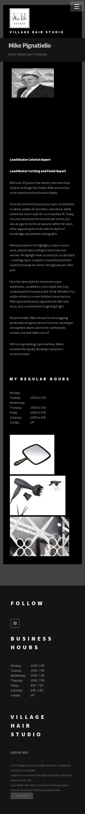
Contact (43, 790)
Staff (36, 790)
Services (20, 790)
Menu (76, 6)
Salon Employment (39, 785)
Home (13, 790)
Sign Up (21, 796)
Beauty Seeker (61, 785)
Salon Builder (17, 785)
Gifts (50, 790)
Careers (56, 790)
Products (29, 790)
